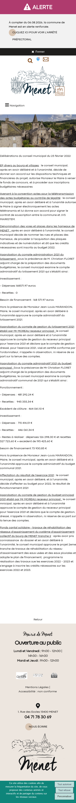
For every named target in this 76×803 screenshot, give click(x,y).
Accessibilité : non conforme (38, 691)
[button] (30, 59)
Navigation (17, 105)
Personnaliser (64, 796)
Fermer (40, 51)
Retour (38, 619)
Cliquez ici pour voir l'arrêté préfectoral (34, 33)
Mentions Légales (37, 687)
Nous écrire (38, 727)
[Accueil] (38, 82)
